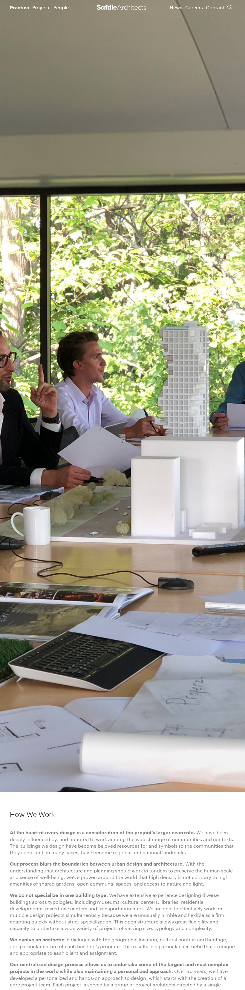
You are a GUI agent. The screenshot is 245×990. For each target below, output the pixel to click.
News (176, 7)
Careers (194, 7)
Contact (215, 7)
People (61, 7)
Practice (19, 7)
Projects (41, 7)
